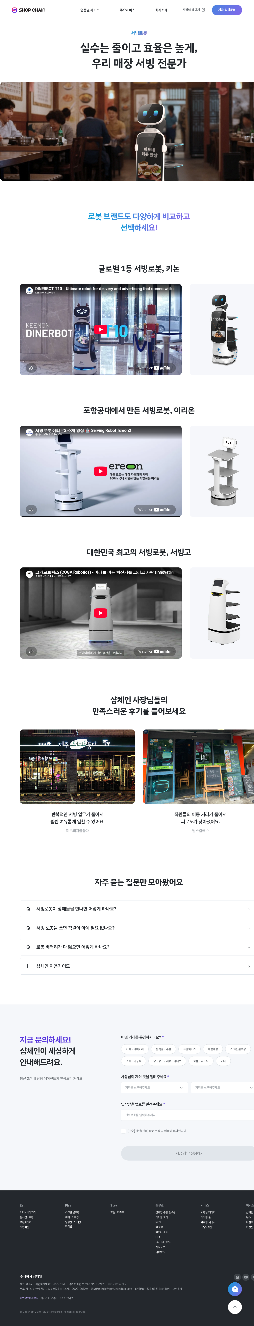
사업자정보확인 (116, 1284)
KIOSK (159, 1227)
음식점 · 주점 (26, 1217)
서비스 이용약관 (48, 1298)
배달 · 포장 (206, 1227)
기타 (223, 1061)
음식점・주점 (163, 1049)
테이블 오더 (162, 1217)
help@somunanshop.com (116, 1288)
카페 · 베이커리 (28, 1212)
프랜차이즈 (189, 1049)
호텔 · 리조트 (117, 1212)
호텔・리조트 (201, 1061)
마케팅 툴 (206, 1217)
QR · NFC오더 (163, 1242)
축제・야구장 (133, 1061)
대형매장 (213, 1049)
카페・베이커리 (135, 1049)
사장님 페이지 (191, 10)
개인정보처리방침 (29, 1298)
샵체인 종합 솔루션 (165, 1212)
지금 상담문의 (227, 10)
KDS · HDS (162, 1232)
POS (158, 1222)
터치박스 (160, 1252)
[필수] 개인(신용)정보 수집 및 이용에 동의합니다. (157, 1131)
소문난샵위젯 (66, 1298)
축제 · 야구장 (72, 1217)
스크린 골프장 (238, 1049)
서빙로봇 (160, 1247)
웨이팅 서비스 (208, 1222)
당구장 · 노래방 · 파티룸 (73, 1224)
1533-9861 (151, 1288)
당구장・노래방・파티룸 (167, 1061)
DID (158, 1237)
